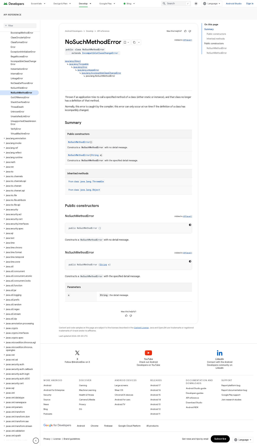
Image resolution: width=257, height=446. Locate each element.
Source (47, 399)
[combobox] (176, 3)
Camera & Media (87, 399)
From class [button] (86, 181)
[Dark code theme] (190, 225)
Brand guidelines (72, 439)
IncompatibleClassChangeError (100, 53)
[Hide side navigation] (36, 441)
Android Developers (73, 31)
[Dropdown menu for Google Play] (116, 3)
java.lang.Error (80, 67)
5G (80, 409)
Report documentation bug (234, 390)
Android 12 (155, 409)
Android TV (120, 404)
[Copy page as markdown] (134, 42)
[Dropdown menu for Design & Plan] (71, 3)
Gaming (83, 385)
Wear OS (119, 390)
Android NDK (192, 407)
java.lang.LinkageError (88, 70)
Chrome (94, 425)
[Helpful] (185, 31)
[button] (19, 138)
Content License (141, 327)
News (46, 404)
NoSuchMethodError (79, 142)
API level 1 (187, 40)
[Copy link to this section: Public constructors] (102, 206)
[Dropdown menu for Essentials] (46, 3)
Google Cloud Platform (129, 425)
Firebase (108, 425)
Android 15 (155, 394)
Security (47, 394)
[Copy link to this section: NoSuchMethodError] (97, 216)
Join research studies (231, 399)
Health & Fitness (86, 394)
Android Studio (234, 3)
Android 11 (155, 413)
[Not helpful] (190, 31)
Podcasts (48, 413)
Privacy (82, 404)
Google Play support (230, 394)
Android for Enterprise (54, 390)
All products (152, 425)
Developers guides (194, 393)
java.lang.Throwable (78, 64)
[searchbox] (20, 25)
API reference (13, 14)
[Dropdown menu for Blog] (135, 3)
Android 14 (155, 399)
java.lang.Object (73, 61)
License (57, 439)
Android (47, 385)
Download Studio (194, 402)
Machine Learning (87, 390)
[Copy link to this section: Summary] (84, 123)
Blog (129, 3)
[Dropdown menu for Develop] (92, 3)
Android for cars (122, 399)
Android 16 (155, 390)
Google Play (105, 3)
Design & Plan (60, 3)
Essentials (36, 3)
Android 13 (155, 404)
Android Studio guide (196, 388)
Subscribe (220, 438)
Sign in (249, 3)
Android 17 (155, 385)
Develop (83, 3)
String (95, 155)
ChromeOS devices (124, 394)
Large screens (121, 385)
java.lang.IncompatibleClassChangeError (101, 73)
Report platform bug (230, 385)
